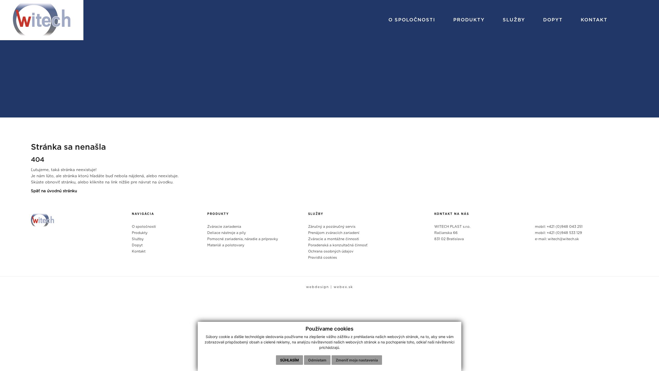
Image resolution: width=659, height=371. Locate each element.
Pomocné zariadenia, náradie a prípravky (242, 239)
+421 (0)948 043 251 (565, 227)
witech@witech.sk (563, 239)
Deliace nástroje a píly (226, 233)
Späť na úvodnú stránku (54, 191)
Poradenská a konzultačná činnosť (337, 245)
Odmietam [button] (317, 360)
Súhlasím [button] (289, 360)
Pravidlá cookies (322, 257)
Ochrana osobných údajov (330, 251)
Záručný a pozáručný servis (331, 227)
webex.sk (343, 287)
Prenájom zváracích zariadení (333, 233)
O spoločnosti (411, 20)
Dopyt (553, 20)
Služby (514, 20)
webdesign (317, 287)
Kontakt (594, 20)
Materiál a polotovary (225, 245)
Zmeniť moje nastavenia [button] (357, 360)
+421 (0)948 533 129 (564, 233)
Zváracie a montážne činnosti (333, 239)
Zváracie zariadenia (224, 227)
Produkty (469, 20)
